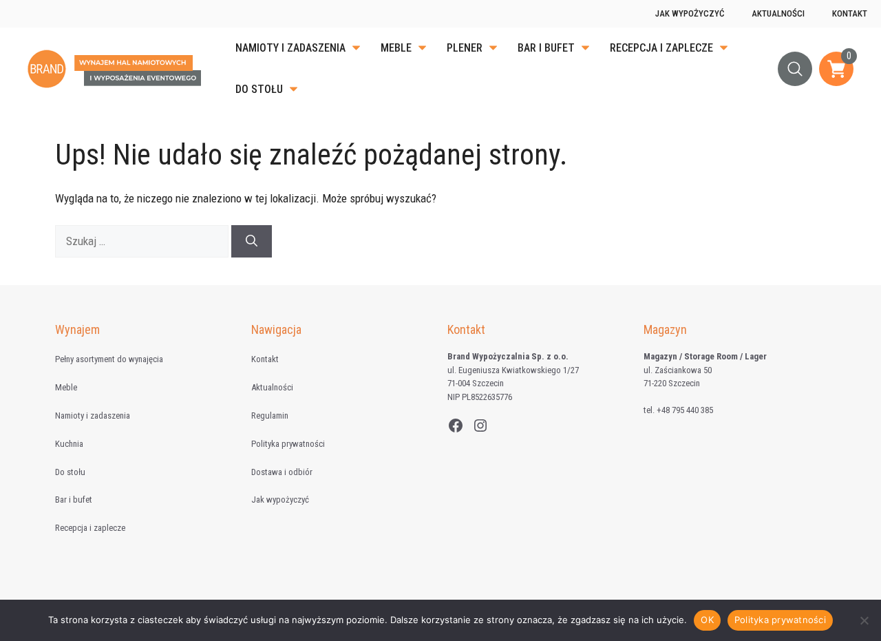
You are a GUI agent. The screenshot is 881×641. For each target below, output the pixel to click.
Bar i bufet (546, 47)
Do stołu (259, 89)
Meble (396, 47)
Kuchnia (69, 444)
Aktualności (778, 13)
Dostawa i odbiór (281, 472)
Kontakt (849, 13)
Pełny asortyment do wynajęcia (109, 359)
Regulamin (269, 415)
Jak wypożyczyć (689, 13)
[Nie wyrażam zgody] (864, 620)
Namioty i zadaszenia (290, 47)
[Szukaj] (251, 241)
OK (707, 619)
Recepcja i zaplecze (661, 47)
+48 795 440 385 (685, 410)
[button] (795, 69)
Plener (464, 47)
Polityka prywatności (288, 444)
